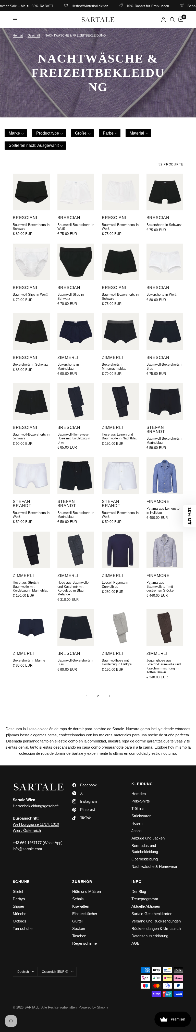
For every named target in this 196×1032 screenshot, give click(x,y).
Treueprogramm (144, 899)
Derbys (19, 899)
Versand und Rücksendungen (156, 921)
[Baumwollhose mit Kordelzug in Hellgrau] (120, 627)
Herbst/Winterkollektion (74, 6)
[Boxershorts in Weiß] (164, 262)
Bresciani (25, 217)
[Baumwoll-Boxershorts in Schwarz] (31, 192)
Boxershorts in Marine (29, 660)
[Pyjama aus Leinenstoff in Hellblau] (164, 475)
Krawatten (80, 906)
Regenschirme (84, 943)
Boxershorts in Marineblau (68, 366)
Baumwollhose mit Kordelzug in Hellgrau (117, 662)
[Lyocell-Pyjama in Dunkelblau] (120, 550)
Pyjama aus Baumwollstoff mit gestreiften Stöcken (160, 586)
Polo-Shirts (140, 801)
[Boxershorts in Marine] (31, 627)
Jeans (136, 831)
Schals (78, 899)
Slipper (18, 906)
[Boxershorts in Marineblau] (75, 331)
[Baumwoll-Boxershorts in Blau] (164, 331)
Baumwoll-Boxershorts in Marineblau (164, 440)
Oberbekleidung (144, 859)
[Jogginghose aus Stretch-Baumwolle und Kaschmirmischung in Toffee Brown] (164, 627)
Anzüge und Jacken (148, 838)
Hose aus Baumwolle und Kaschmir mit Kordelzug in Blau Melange (73, 588)
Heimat (18, 35)
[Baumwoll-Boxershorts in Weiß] (75, 192)
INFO (136, 881)
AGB (135, 943)
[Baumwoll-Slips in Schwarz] (75, 262)
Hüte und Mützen (86, 891)
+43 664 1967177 (27, 843)
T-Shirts (137, 808)
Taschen (79, 936)
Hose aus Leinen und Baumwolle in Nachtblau (119, 436)
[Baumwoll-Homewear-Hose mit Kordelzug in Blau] (75, 401)
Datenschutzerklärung (149, 936)
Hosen (136, 823)
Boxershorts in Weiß (161, 294)
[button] (16, 133)
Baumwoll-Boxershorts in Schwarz (31, 227)
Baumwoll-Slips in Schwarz (70, 296)
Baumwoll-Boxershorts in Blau (164, 366)
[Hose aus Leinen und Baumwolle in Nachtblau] (120, 401)
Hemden (138, 793)
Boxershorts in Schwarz (164, 225)
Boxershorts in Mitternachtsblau (114, 366)
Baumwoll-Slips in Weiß (30, 294)
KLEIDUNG (142, 784)
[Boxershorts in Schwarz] (164, 192)
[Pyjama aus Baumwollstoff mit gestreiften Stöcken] (164, 550)
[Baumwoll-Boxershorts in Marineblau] (164, 401)
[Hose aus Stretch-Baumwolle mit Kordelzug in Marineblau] (31, 550)
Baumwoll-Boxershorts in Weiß (75, 227)
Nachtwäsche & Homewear (154, 866)
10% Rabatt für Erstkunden (132, 6)
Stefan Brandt (155, 429)
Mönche (19, 913)
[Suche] (172, 19)
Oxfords (19, 921)
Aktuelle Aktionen (145, 906)
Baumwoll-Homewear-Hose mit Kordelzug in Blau (73, 438)
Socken (78, 928)
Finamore (158, 501)
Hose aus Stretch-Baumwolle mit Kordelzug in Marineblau (30, 586)
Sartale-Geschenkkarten (151, 913)
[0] (180, 19)
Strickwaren (141, 816)
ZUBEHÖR (82, 881)
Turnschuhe (22, 928)
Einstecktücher (84, 913)
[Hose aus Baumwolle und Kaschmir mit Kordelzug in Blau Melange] (75, 550)
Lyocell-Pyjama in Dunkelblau (115, 584)
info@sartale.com (27, 849)
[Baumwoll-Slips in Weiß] (31, 262)
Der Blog (138, 891)
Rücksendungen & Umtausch (156, 928)
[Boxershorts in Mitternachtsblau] (120, 331)
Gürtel (77, 921)
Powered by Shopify (93, 1007)
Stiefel (18, 891)
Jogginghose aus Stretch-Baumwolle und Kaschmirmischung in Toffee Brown (163, 666)
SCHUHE (21, 881)
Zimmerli (68, 357)
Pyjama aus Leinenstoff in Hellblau (163, 510)
